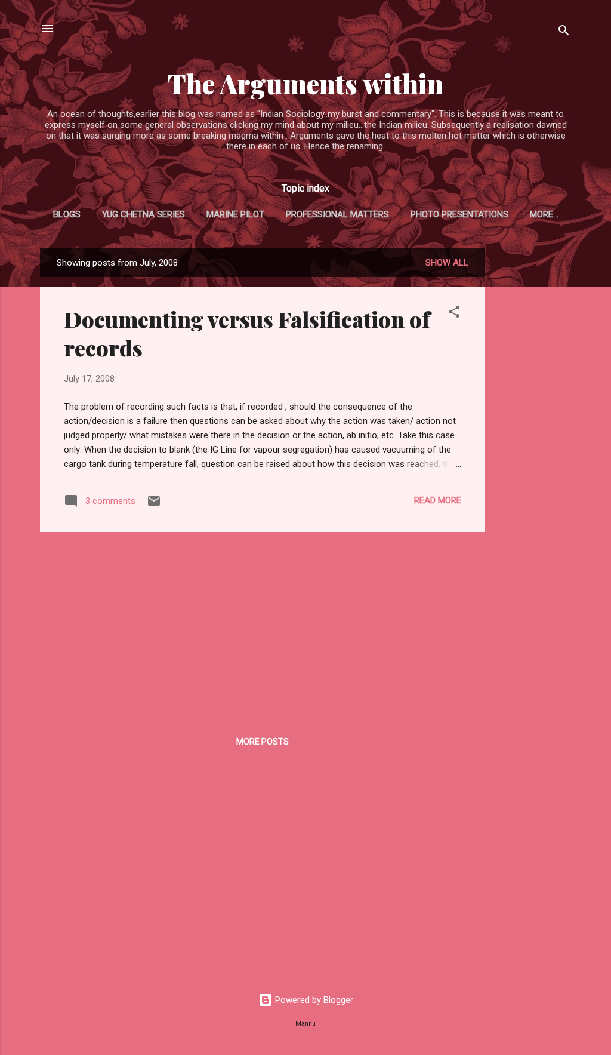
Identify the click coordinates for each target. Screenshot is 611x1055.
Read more (437, 500)
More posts (262, 741)
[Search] (564, 32)
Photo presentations (459, 214)
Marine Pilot (235, 214)
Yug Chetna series (143, 214)
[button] (454, 313)
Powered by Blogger (313, 1000)
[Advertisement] (533, 427)
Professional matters (337, 214)
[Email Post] (154, 505)
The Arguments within (305, 83)
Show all (446, 262)
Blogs (67, 214)
